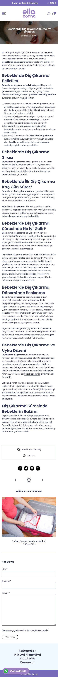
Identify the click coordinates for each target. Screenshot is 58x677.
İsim (4, 569)
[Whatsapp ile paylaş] (38, 468)
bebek (25, 449)
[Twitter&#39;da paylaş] (26, 468)
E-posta (6, 581)
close (52, 3)
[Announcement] (24, 3)
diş (39, 449)
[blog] (29, 480)
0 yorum (31, 455)
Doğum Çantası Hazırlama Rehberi (29, 541)
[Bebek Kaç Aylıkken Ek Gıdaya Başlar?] (15, 480)
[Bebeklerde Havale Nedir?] (42, 480)
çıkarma (33, 449)
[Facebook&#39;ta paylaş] (20, 468)
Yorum (6, 593)
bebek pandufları (32, 374)
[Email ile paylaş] (32, 468)
